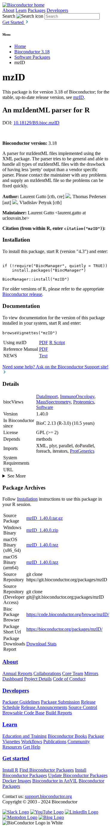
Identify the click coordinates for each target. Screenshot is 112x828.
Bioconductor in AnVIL (54, 780)
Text (43, 355)
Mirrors (91, 673)
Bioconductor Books (67, 736)
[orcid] (67, 196)
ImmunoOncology (77, 396)
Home (20, 46)
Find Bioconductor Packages (46, 770)
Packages (36, 10)
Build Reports (59, 712)
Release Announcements (44, 707)
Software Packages (32, 57)
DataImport (47, 396)
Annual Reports (17, 673)
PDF (43, 342)
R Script (57, 342)
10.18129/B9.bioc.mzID (36, 122)
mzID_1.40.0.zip (42, 530)
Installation (27, 499)
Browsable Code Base (23, 712)
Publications (54, 741)
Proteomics (83, 401)
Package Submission (60, 701)
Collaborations (47, 673)
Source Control (82, 707)
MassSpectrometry (53, 401)
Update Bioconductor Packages (78, 775)
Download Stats (41, 643)
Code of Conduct (69, 678)
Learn (21, 10)
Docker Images (16, 780)
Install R (10, 770)
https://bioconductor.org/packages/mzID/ (64, 629)
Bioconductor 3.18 (32, 51)
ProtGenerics (82, 451)
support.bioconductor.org (48, 796)
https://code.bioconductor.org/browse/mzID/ (67, 614)
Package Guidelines (21, 701)
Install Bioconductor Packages (44, 772)
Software (44, 407)
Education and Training (24, 736)
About (8, 10)
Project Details (38, 678)
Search (8, 16)
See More (16, 475)
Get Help (31, 746)
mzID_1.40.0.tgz (42, 544)
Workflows (31, 741)
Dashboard (12, 678)
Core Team (72, 673)
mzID (78, 97)
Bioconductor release (22, 294)
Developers (57, 10)
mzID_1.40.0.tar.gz (44, 518)
